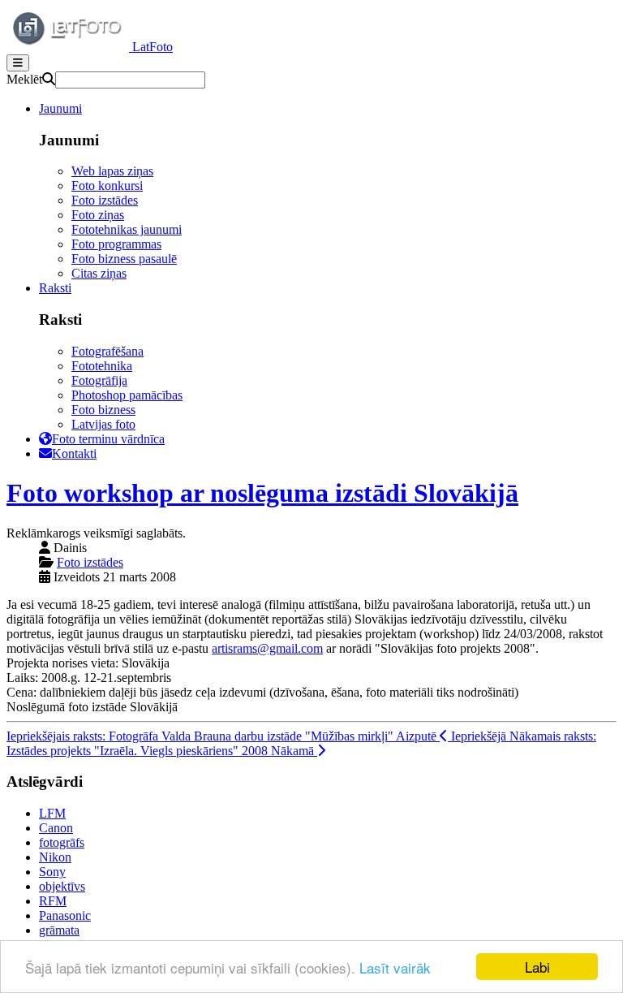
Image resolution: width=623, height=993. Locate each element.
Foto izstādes (104, 200)
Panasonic (65, 915)
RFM (53, 901)
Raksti (55, 288)
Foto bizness (103, 410)
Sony (52, 872)
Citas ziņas (99, 273)
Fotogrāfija (99, 380)
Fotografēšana (107, 351)
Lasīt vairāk (395, 967)
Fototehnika (101, 366)
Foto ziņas (97, 215)
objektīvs (62, 886)
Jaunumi (60, 108)
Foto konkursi (107, 185)
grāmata (59, 930)
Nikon (55, 857)
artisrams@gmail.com (267, 648)
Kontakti (74, 453)
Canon (56, 828)
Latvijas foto (103, 424)
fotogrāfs (61, 842)
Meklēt (24, 79)
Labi (537, 966)
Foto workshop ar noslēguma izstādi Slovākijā (262, 492)
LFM (52, 813)
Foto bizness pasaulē (124, 259)
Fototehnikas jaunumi (126, 229)
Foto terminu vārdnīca (108, 439)
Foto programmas (116, 244)
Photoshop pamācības (127, 395)
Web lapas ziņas (112, 171)
